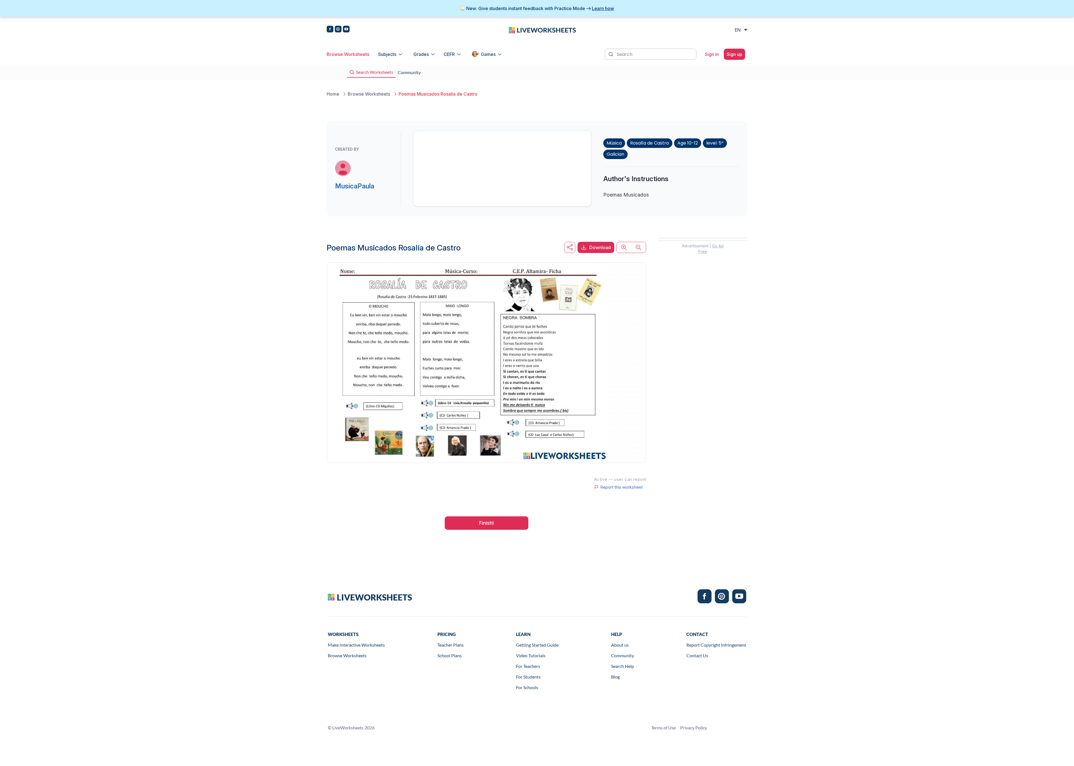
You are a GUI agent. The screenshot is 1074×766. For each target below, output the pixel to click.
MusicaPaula (354, 186)
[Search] (611, 53)
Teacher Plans (450, 644)
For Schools (527, 687)
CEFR (449, 54)
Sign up (734, 54)
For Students (528, 676)
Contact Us (697, 655)
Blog (615, 676)
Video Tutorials (530, 655)
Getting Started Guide (537, 644)
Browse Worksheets (348, 54)
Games (488, 54)
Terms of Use (663, 727)
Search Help (622, 666)
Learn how (603, 8)
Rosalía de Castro (649, 143)
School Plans (449, 655)
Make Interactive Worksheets (356, 644)
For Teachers (528, 666)
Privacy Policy (693, 727)
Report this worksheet (621, 487)
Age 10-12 (687, 143)
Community (622, 655)
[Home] (542, 29)
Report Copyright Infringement (716, 644)
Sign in (712, 54)
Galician (615, 154)
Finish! (486, 523)
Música (614, 143)
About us (620, 644)
